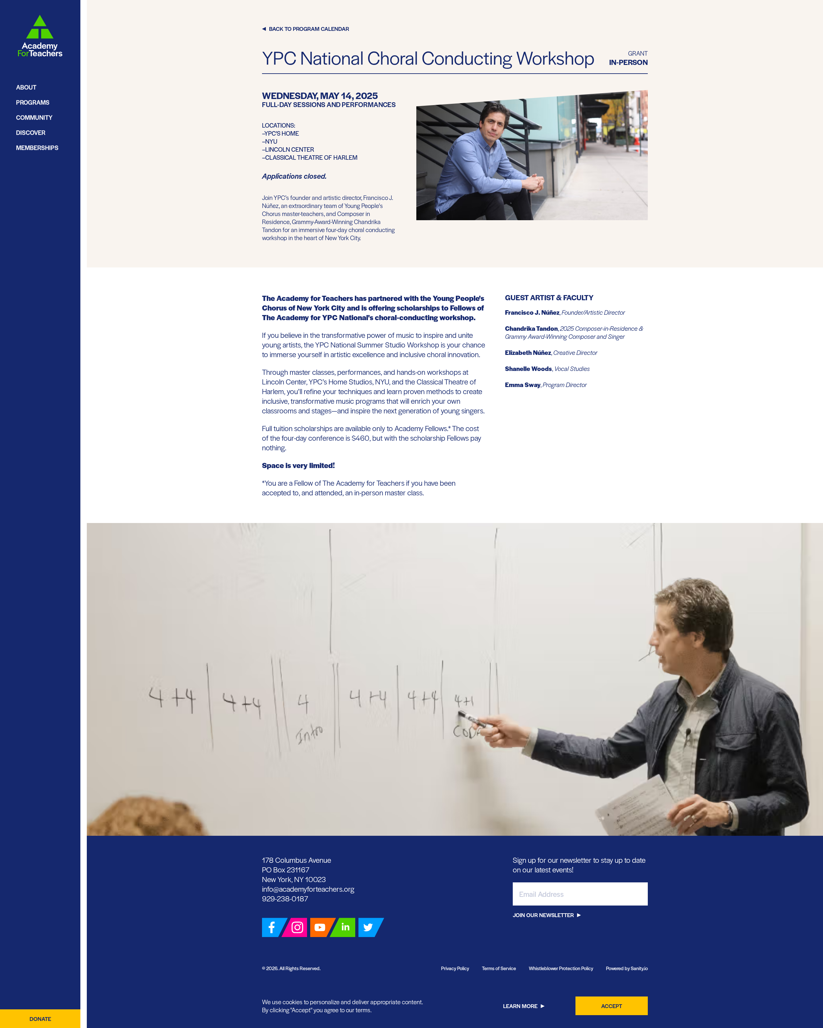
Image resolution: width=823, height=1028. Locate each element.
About (26, 87)
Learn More (520, 1006)
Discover (30, 132)
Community (34, 117)
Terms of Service (499, 968)
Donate (40, 1019)
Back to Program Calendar (309, 28)
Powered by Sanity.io (627, 968)
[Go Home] (40, 36)
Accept (611, 1006)
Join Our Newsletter (543, 915)
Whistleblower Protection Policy (561, 968)
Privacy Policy (455, 968)
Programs (33, 102)
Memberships (37, 147)
